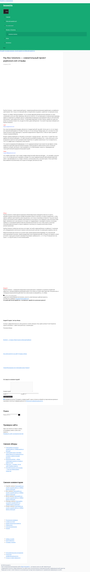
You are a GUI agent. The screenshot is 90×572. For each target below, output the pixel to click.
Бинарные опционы (13, 34)
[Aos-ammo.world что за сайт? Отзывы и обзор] (10, 352)
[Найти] (19, 415)
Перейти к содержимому (6, 1)
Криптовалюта (10, 540)
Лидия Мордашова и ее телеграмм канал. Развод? (16, 367)
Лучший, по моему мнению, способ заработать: (12, 51)
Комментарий (7, 391)
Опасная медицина (11, 527)
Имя (4, 394)
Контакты (8, 42)
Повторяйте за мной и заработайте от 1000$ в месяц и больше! (15, 449)
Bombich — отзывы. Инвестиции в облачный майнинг (17, 340)
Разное (8, 528)
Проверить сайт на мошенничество (13, 433)
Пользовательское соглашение (14, 553)
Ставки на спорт (10, 521)
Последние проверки (12, 520)
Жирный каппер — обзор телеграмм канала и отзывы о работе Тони (14, 461)
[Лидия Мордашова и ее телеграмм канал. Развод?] (10, 366)
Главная (8, 17)
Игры (7, 38)
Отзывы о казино (11, 542)
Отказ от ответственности (13, 558)
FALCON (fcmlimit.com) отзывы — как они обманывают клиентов (14, 469)
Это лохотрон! (9, 25)
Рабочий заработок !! (11, 21)
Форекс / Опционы (11, 30)
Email (22, 394)
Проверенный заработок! (22, 298)
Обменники (9, 525)
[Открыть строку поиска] (4, 48)
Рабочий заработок (30, 51)
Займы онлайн (10, 539)
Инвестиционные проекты (13, 523)
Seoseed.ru (8, 5)
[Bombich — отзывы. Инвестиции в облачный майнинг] (10, 338)
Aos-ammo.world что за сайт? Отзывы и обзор (15, 354)
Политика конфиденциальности (34, 401)
